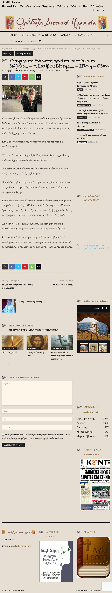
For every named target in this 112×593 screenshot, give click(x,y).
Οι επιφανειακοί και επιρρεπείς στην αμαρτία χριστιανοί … (62, 355)
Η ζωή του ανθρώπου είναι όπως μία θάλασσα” (17, 286)
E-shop (32, 41)
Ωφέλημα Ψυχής (28, 48)
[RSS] (103, 10)
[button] (106, 34)
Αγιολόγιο (15, 48)
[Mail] (98, 10)
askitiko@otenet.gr (22, 545)
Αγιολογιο (49, 34)
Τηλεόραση (62, 6)
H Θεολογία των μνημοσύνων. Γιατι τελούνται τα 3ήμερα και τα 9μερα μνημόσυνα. (93, 98)
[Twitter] (108, 10)
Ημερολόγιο (25, 6)
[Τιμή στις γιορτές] (12, 342)
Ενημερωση (30, 34)
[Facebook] (93, 10)
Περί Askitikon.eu (81, 590)
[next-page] (8, 365)
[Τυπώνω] (5, 77)
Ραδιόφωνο (75, 6)
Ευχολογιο (82, 34)
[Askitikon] (56, 22)
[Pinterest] (25, 77)
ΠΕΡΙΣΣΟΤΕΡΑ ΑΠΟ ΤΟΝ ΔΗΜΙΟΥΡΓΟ (33, 330)
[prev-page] (4, 365)
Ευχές (80, 90)
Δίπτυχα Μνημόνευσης (44, 6)
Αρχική (14, 34)
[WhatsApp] (32, 77)
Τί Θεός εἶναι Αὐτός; (62, 284)
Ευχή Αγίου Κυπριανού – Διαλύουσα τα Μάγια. (88, 84)
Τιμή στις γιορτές (9, 352)
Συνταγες (16, 41)
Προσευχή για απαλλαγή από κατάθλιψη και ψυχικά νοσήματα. (92, 112)
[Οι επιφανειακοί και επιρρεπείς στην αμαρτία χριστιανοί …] (62, 342)
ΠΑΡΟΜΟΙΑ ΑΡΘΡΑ (21, 325)
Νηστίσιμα (82, 142)
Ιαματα (65, 34)
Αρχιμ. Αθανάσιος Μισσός (21, 70)
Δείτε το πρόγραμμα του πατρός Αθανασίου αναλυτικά (93, 247)
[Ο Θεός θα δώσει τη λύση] (37, 342)
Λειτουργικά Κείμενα (85, 130)
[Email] (38, 77)
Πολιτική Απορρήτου (93, 6)
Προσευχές (82, 117)
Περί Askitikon (9, 6)
